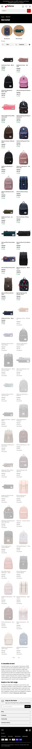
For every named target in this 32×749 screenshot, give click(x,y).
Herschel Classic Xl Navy (23, 217)
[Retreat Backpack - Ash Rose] (23, 613)
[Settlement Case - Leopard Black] (8, 411)
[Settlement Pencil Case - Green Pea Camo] (8, 461)
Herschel (3, 67)
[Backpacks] (7, 30)
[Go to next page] (19, 658)
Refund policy (3, 736)
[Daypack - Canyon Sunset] (23, 512)
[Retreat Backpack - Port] (8, 613)
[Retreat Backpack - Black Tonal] (23, 259)
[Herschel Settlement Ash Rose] (8, 183)
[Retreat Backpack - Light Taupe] (23, 588)
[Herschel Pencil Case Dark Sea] (8, 233)
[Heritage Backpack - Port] (23, 436)
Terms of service (18, 736)
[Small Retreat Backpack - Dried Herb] (8, 436)
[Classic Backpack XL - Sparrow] (23, 461)
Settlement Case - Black (8, 65)
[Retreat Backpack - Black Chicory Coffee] (8, 360)
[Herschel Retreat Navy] (23, 183)
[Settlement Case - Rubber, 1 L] (23, 309)
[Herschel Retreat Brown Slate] (8, 284)
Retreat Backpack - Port (8, 622)
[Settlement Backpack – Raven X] (23, 385)
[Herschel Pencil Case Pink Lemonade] (8, 107)
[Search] (29, 11)
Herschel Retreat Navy (22, 191)
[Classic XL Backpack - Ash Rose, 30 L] (23, 157)
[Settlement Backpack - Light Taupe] (8, 638)
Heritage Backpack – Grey (23, 546)
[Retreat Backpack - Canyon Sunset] (23, 487)
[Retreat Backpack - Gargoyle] (23, 411)
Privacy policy (10, 736)
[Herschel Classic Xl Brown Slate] (8, 132)
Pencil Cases (19, 38)
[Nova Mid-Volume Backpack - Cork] (8, 562)
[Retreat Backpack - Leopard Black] (8, 537)
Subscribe (27, 706)
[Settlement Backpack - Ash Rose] (8, 588)
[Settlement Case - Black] (8, 56)
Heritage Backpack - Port (23, 444)
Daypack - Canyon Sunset (23, 520)
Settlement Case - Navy (8, 318)
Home (2, 16)
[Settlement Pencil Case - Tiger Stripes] (8, 335)
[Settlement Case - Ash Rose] (23, 56)
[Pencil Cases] (19, 30)
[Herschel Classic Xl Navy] (23, 208)
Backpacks (7, 38)
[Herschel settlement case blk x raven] (23, 360)
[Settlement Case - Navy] (8, 309)
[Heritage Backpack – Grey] (23, 537)
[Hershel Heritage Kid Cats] (23, 132)
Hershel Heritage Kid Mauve (23, 90)
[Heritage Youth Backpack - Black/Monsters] (8, 512)
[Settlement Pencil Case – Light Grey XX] (8, 385)
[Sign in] (23, 6)
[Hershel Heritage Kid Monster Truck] (23, 284)
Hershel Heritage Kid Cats (23, 141)
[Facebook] (27, 730)
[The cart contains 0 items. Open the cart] (30, 6)
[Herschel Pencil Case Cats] (8, 259)
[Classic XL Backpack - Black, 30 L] (8, 81)
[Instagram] (30, 730)
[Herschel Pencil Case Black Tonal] (23, 233)
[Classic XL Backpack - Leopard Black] (23, 335)
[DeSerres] (9, 6)
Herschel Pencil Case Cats (8, 267)
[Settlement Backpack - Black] (8, 157)
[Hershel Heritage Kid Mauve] (23, 81)
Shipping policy (25, 736)
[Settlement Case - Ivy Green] (8, 208)
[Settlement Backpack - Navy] (23, 638)
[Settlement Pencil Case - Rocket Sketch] (8, 487)
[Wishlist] (26, 6)
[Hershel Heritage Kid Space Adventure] (23, 107)
